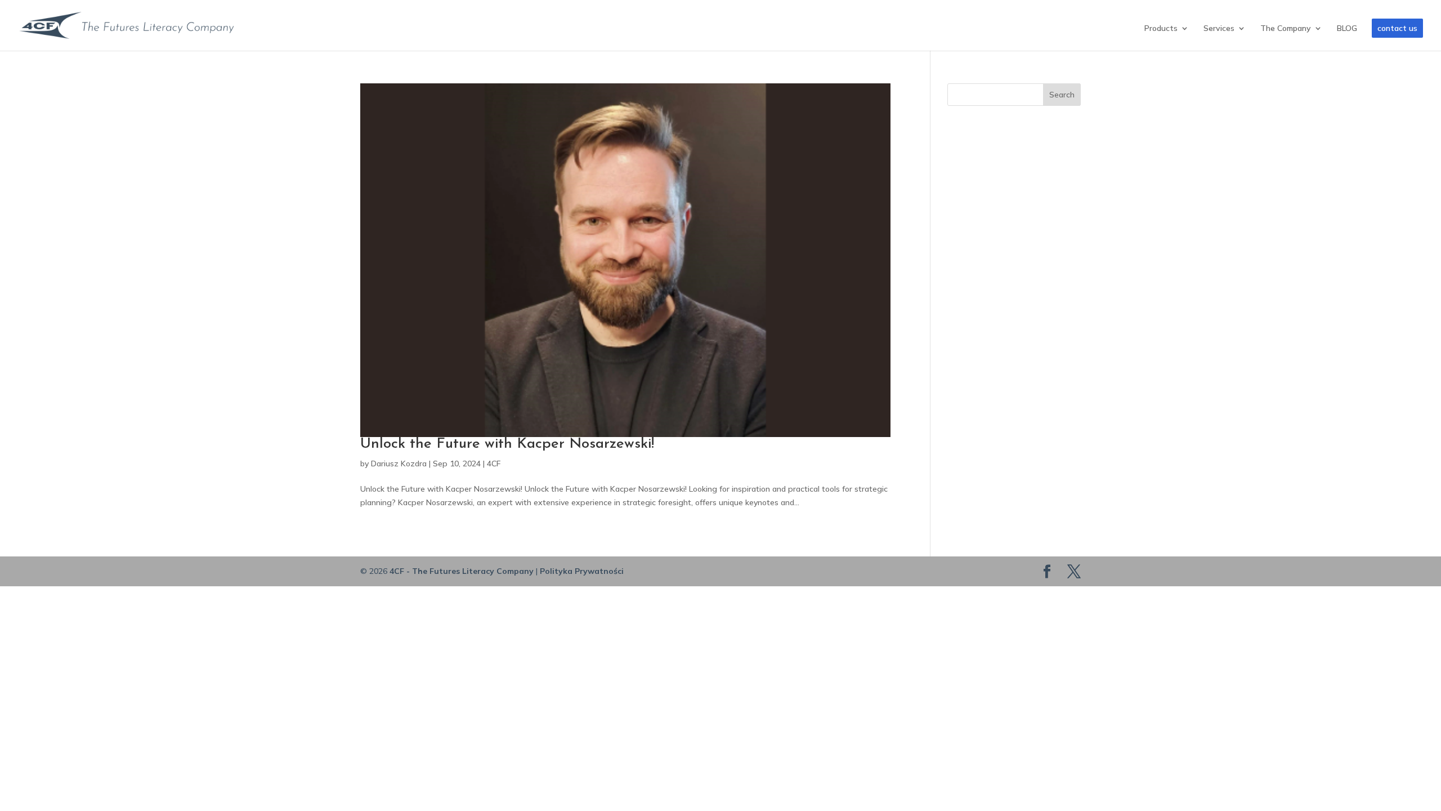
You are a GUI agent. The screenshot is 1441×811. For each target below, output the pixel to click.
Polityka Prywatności (582, 571)
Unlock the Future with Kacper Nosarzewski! (507, 444)
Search (1062, 95)
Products (1161, 28)
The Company (1285, 28)
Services (1218, 28)
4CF (493, 463)
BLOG (1347, 28)
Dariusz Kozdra (399, 463)
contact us (1397, 28)
